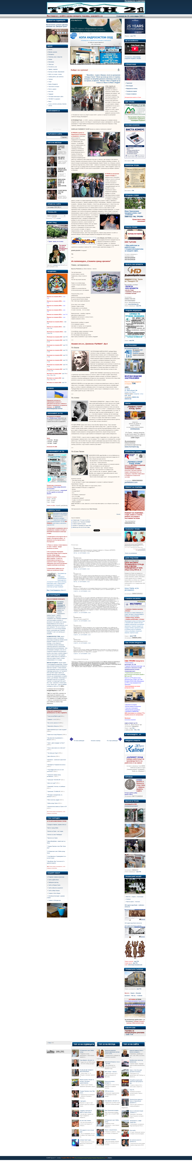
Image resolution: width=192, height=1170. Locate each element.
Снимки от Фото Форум (54, 893)
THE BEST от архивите (54, 99)
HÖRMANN (135, 429)
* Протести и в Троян (52, 838)
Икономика (51, 61)
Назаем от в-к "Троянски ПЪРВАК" (81, 522)
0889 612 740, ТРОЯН (134, 217)
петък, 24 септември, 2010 (82, 553)
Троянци (50, 79)
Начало (50, 49)
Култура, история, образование (56, 71)
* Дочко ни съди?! (51, 783)
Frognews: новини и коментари (56, 877)
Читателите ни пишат (53, 86)
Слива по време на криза (79, 523)
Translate (58, 218)
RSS (106, 1157)
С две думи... (83, 1101)
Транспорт (129, 83)
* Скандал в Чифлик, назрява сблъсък (56, 824)
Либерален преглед (53, 882)
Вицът (50, 101)
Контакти (137, 901)
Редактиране (89, 1157)
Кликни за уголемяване (131, 553)
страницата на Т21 (57, 265)
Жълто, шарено (52, 89)
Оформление (99, 1157)
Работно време (130, 901)
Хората (134, 896)
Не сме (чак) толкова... (86, 1120)
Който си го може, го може (55, 74)
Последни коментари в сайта (55, 96)
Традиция (50, 94)
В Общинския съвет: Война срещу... (61, 147)
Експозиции (140, 896)
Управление (94, 1157)
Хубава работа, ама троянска (55, 76)
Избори (50, 59)
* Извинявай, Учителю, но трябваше (56, 786)
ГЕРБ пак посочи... (109, 1091)
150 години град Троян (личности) (133, 923)
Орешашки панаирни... (110, 1139)
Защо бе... (132, 1089)
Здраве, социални (53, 69)
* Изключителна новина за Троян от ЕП (57, 806)
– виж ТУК (132, 36)
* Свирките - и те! (51, 719)
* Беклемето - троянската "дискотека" (56, 759)
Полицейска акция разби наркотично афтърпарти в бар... (136, 1081)
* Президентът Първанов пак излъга (56, 764)
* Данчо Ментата (51, 756)
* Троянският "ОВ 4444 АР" (53, 779)
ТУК (51, 328)
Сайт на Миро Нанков (54, 890)
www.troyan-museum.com (135, 964)
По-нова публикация (79, 740)
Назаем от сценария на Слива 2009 (82, 525)
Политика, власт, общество (55, 57)
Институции (129, 85)
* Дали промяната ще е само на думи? (56, 729)
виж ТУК (65, 345)
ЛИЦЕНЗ (110, 1157)
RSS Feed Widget (57, 129)
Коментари (84, 1157)
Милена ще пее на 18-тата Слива (81, 527)
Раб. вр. (133, 995)
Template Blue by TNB (67, 1158)
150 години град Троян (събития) (133, 925)
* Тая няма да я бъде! (52, 753)
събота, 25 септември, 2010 (82, 591)
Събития (128, 899)
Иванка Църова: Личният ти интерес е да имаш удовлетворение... (87, 1081)
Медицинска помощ (131, 88)
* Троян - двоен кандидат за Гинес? (56, 743)
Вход (76, 1157)
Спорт (50, 81)
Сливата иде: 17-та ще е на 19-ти (81, 520)
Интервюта (51, 54)
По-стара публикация (112, 740)
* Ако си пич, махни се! (53, 722)
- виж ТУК (64, 336)
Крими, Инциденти (53, 84)
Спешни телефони (131, 94)
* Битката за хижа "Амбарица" (54, 834)
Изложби (138, 993)
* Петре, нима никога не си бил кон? (56, 748)
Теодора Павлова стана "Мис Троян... (62, 192)
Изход (103, 1157)
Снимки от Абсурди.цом (54, 900)
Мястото (128, 896)
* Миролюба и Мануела (53, 726)
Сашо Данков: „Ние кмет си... (61, 158)
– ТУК (132, 190)
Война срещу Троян (52, 803)
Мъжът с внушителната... (111, 1129)
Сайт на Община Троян (54, 885)
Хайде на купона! (79, 70)
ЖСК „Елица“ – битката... (111, 1071)
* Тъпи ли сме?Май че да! (53, 716)
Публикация (80, 1157)
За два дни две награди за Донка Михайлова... (62, 170)
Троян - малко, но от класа (55, 241)
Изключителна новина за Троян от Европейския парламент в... (136, 1101)
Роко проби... (133, 1130)
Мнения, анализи (52, 52)
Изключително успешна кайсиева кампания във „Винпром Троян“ (57, 25)
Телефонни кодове (131, 91)
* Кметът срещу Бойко (52, 827)
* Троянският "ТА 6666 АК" (53, 791)
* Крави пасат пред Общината (54, 734)
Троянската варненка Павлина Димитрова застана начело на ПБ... (112, 1052)
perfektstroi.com (131, 482)
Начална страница (95, 740)
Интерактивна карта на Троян (133, 97)
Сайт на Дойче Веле (53, 879)
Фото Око (50, 91)
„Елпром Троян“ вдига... (86, 1140)
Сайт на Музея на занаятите (55, 887)
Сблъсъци (51, 64)
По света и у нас (52, 66)
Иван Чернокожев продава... (112, 1110)
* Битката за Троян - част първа (55, 831)
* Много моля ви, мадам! (53, 799)
